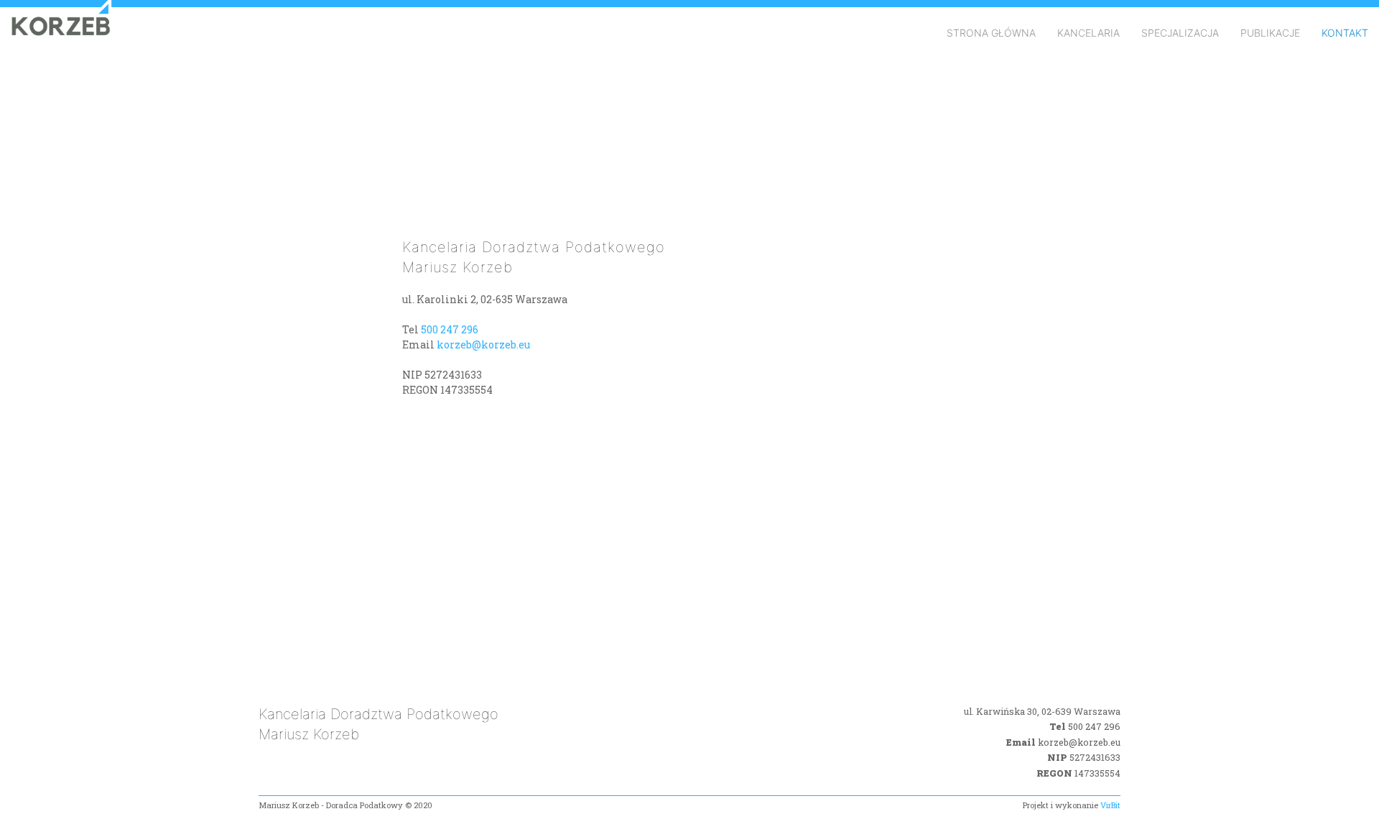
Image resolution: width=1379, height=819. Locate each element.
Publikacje (1270, 33)
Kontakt (1345, 33)
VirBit (1110, 805)
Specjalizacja (1180, 33)
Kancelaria (1088, 33)
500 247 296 (449, 329)
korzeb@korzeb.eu (483, 344)
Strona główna (991, 33)
